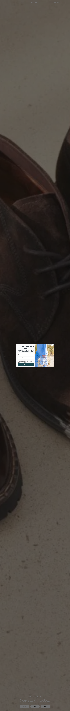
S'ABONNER (25, 364)
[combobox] (19, 358)
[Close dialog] (52, 345)
